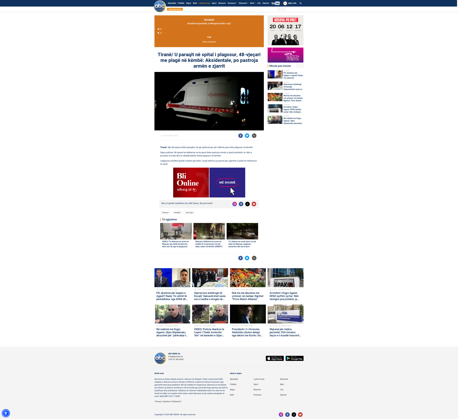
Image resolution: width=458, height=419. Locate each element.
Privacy (158, 401)
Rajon (188, 3)
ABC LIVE (292, 3)
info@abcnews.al (175, 356)
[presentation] (299, 66)
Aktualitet (172, 3)
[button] (5, 413)
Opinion (266, 3)
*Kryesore (165, 212)
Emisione (232, 3)
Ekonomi (222, 3)
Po (161, 29)
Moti (252, 3)
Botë (195, 3)
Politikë (181, 3)
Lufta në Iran (204, 3)
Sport (214, 3)
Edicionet (243, 3)
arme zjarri (189, 212)
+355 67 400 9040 (176, 359)
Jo (161, 33)
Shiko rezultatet (209, 41)
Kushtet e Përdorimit (171, 401)
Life (259, 3)
